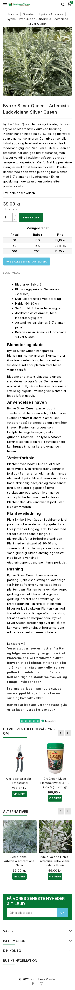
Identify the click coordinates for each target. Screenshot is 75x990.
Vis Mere (19, 794)
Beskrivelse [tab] (11, 272)
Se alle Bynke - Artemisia (28, 261)
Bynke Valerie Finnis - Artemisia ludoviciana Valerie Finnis (55, 861)
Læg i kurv (31, 217)
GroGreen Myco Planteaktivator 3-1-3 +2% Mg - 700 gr (55, 783)
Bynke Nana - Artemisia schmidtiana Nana (19, 861)
